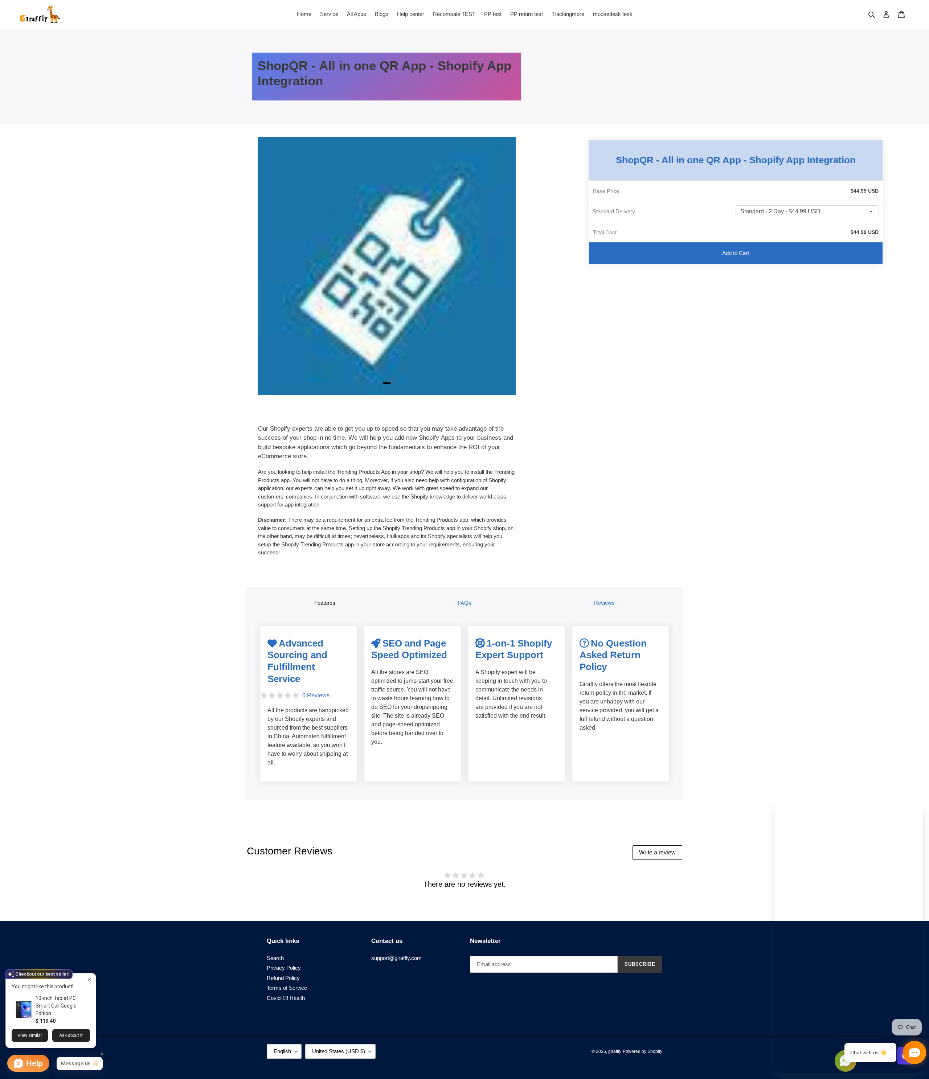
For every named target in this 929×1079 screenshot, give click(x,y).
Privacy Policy (284, 968)
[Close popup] (89, 980)
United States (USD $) (338, 1051)
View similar (29, 1035)
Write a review (657, 852)
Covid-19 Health (286, 998)
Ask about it (71, 1035)
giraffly (614, 1051)
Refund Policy (283, 978)
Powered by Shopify (642, 1051)
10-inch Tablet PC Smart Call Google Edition (56, 1005)
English (282, 1051)
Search (275, 958)
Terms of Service (287, 988)
